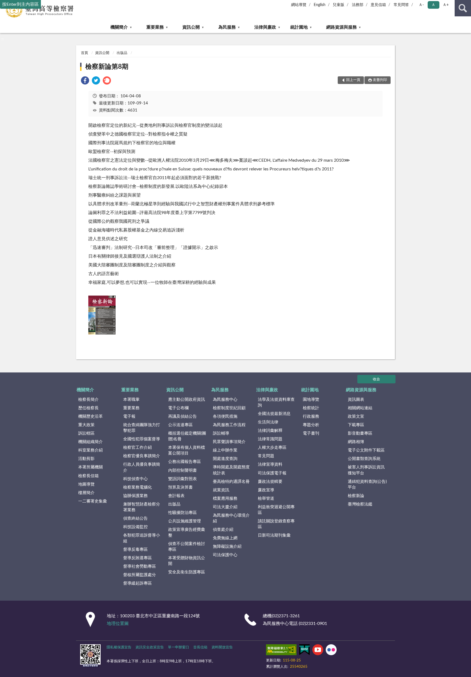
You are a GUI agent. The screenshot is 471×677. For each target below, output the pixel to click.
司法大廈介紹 (225, 507)
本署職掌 (131, 400)
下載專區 (356, 425)
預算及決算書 (180, 487)
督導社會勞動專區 (139, 566)
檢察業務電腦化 (137, 487)
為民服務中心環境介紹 (231, 518)
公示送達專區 (180, 425)
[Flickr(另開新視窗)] (331, 650)
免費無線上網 (225, 538)
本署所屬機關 (90, 467)
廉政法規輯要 (270, 482)
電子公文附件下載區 (366, 450)
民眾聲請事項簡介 (229, 442)
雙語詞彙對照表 (182, 479)
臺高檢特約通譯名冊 (231, 482)
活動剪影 (86, 459)
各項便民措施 (225, 416)
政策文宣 (356, 416)
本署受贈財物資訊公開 (186, 561)
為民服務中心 (225, 400)
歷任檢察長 (88, 408)
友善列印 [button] (380, 80)
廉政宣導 (266, 490)
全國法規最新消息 (274, 414)
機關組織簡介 (90, 442)
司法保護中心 (225, 555)
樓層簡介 (86, 493)
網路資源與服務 (341, 27)
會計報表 (176, 496)
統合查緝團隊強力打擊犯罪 (141, 428)
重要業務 (155, 27)
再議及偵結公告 (182, 416)
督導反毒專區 (135, 549)
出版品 (122, 53)
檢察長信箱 (88, 476)
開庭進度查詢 (225, 459)
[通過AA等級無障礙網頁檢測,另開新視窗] (281, 650)
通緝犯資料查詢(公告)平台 (367, 484)
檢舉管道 (266, 499)
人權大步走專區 (272, 448)
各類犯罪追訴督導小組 (141, 538)
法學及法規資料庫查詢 (276, 402)
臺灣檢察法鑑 (360, 504)
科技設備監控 (135, 527)
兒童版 (338, 5)
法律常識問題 (270, 439)
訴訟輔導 (221, 433)
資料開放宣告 (222, 647)
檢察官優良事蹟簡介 (141, 456)
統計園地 (299, 27)
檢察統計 (311, 408)
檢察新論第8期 (106, 67)
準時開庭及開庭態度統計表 (231, 470)
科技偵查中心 (135, 479)
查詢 (463, 8)
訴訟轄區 (86, 433)
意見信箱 (378, 5)
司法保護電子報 (272, 473)
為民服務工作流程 (229, 425)
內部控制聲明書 (182, 470)
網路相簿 (356, 442)
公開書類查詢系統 (364, 459)
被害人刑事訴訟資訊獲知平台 (366, 470)
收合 (376, 379)
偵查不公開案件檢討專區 (186, 547)
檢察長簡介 (88, 400)
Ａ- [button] (421, 5)
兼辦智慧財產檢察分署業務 (141, 507)
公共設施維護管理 (184, 521)
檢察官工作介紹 (137, 448)
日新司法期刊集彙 (274, 535)
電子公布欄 (178, 408)
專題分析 (311, 425)
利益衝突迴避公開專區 (276, 510)
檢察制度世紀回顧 (229, 408)
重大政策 (86, 425)
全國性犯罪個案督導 (141, 439)
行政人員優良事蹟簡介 (141, 467)
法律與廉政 (265, 27)
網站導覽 (298, 5)
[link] (85, 81)
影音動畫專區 (360, 433)
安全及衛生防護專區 (186, 572)
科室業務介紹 (90, 450)
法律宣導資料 (270, 464)
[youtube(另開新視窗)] (317, 650)
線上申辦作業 (225, 450)
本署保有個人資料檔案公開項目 (186, 450)
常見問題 (266, 456)
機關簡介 (119, 27)
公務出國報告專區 (184, 462)
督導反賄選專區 (137, 558)
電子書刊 (311, 433)
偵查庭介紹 (223, 530)
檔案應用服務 (225, 499)
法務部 (357, 5)
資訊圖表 (356, 400)
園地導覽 (311, 400)
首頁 (84, 53)
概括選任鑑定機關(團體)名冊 (187, 436)
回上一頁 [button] (353, 80)
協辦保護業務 (135, 496)
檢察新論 (356, 496)
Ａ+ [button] (446, 5)
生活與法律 (268, 422)
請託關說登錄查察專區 (276, 524)
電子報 (129, 416)
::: (2, 39)
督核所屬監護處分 (139, 575)
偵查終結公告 (135, 518)
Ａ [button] (433, 5)
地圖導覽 (86, 484)
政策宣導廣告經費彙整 (186, 532)
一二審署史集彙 (92, 501)
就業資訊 (221, 490)
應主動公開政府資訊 (186, 400)
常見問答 (401, 5)
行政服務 (311, 416)
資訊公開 (191, 27)
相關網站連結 (360, 408)
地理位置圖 (118, 623)
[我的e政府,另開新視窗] (304, 650)
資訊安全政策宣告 (149, 647)
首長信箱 (200, 647)
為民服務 (227, 27)
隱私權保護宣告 (119, 647)
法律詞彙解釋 (270, 431)
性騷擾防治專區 (182, 513)
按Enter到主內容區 (20, 4)
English (319, 5)
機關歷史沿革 (90, 416)
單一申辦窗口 (178, 647)
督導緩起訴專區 (137, 583)
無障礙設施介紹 (227, 546)
